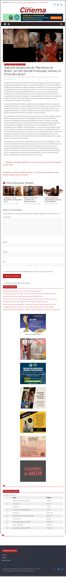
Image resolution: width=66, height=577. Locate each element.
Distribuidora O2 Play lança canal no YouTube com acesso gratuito (22, 291)
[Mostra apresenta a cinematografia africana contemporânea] (53, 187)
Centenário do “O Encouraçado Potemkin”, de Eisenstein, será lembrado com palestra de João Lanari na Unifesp (31, 173)
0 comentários (27, 77)
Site (4, 262)
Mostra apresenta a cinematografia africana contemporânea (53, 199)
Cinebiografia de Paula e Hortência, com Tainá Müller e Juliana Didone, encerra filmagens (28, 307)
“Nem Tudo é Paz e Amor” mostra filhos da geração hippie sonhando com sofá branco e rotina (30, 299)
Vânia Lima (12, 79)
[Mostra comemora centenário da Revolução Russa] (33, 187)
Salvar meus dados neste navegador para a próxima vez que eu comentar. (29, 271)
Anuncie (4, 555)
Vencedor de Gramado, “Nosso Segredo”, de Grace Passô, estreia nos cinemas (25, 301)
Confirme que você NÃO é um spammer (18, 283)
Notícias (13, 64)
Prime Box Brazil (47, 77)
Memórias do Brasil (38, 77)
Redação (19, 77)
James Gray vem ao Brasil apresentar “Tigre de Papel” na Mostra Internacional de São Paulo (29, 304)
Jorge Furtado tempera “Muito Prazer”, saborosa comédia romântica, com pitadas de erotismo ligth (31, 309)
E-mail (5, 252)
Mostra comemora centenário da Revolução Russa (30, 199)
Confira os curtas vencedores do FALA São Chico (12, 199)
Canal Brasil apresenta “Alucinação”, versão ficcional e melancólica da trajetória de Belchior (29, 293)
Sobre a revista (6, 560)
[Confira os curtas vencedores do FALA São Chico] (13, 187)
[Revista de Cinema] (5, 24)
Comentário (7, 217)
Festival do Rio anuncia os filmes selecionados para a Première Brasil (28, 2)
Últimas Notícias (21, 64)
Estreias (7, 64)
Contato (4, 557)
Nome (5, 242)
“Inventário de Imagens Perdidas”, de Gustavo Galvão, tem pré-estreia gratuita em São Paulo (32, 163)
